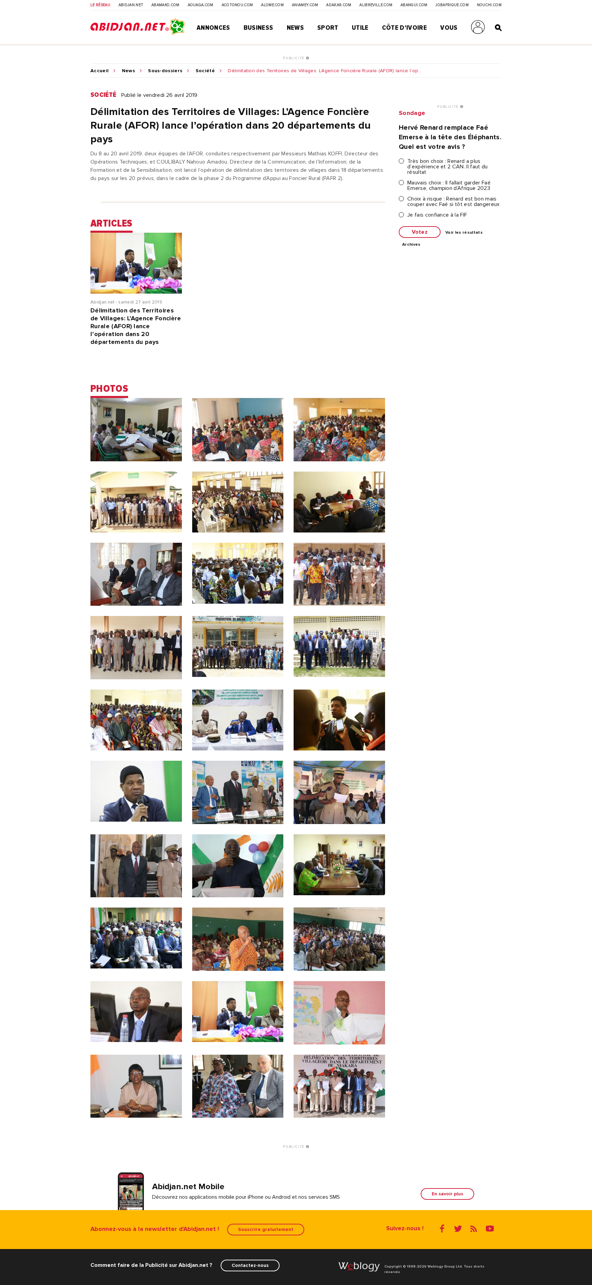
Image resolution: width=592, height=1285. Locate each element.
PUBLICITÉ (294, 58)
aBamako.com (165, 5)
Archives (411, 245)
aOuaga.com (200, 5)
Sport (327, 28)
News (295, 28)
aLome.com (272, 5)
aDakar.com (338, 5)
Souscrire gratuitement (265, 1229)
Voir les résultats (464, 233)
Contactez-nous (250, 1265)
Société (205, 70)
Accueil (99, 70)
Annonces (213, 28)
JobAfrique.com (451, 5)
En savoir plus (447, 1194)
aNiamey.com (305, 5)
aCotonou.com (237, 5)
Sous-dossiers (165, 70)
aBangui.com (414, 5)
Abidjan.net (131, 5)
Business (258, 28)
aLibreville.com (375, 5)
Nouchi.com (489, 5)
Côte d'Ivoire (404, 28)
